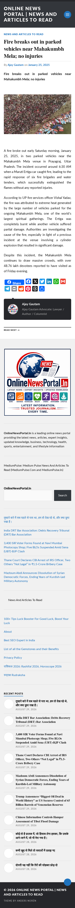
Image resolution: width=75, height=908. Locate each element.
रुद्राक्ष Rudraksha (14, 675)
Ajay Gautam (16, 65)
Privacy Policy (13, 657)
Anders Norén (26, 901)
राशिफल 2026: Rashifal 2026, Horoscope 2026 (33, 666)
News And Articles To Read (24, 34)
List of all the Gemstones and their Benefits (31, 649)
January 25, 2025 (39, 65)
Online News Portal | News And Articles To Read (30, 14)
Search (62, 495)
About (8, 631)
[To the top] (67, 882)
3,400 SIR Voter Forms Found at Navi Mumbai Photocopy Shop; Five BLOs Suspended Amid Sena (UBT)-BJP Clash (36, 547)
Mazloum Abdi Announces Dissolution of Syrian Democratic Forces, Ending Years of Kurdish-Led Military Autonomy (34, 577)
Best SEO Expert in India (19, 640)
